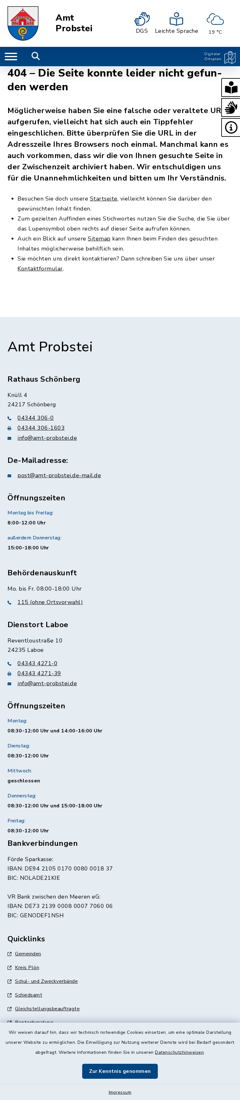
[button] (230, 87)
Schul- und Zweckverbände (46, 981)
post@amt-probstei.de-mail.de (59, 475)
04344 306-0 (36, 418)
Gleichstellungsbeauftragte (47, 1008)
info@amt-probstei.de (47, 438)
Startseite (104, 198)
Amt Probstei (74, 23)
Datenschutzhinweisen (179, 1052)
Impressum (120, 1092)
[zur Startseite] (23, 23)
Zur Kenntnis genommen (120, 1071)
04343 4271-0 (38, 663)
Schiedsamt (28, 995)
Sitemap (99, 238)
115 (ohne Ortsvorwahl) (50, 602)
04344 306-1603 (41, 428)
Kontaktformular (40, 268)
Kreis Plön (27, 967)
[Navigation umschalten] (11, 56)
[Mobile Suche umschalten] (36, 56)
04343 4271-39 (39, 673)
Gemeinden (28, 953)
